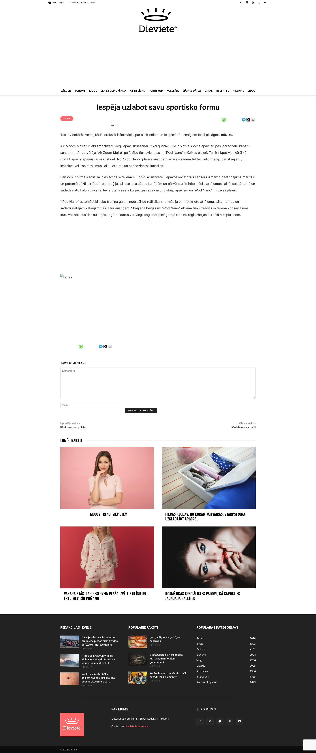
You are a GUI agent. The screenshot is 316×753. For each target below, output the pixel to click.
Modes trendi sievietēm (108, 514)
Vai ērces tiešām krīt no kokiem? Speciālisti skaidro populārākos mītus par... (98, 678)
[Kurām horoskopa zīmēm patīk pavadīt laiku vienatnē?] (137, 678)
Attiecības (137, 90)
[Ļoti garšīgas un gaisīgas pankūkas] (137, 642)
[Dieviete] (158, 20)
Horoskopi (155, 90)
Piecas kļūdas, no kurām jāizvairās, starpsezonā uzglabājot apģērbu (205, 516)
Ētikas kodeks (148, 718)
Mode (93, 90)
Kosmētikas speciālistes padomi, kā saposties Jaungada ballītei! (202, 596)
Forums (80, 90)
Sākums (66, 90)
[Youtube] (265, 2)
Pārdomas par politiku (73, 427)
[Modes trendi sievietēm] (107, 478)
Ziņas (209, 90)
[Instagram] (247, 2)
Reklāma (164, 718)
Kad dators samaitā (244, 427)
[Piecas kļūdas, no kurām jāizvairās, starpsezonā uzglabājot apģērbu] (209, 478)
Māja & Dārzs (192, 90)
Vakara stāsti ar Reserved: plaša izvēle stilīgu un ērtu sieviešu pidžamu (105, 596)
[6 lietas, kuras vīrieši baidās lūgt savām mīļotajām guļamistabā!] (137, 659)
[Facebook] (241, 2)
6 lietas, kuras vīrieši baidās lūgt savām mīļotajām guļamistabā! (166, 658)
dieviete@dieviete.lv (136, 726)
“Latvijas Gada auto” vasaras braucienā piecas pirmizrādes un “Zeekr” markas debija (100, 641)
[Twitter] (259, 2)
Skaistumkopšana (113, 90)
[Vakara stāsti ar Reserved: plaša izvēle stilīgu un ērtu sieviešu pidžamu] (107, 557)
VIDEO (251, 90)
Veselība (173, 90)
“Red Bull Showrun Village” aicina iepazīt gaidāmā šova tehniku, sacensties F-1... (98, 659)
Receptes (222, 90)
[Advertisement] (158, 59)
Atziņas (238, 90)
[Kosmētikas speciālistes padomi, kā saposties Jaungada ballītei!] (209, 557)
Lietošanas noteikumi (124, 718)
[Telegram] (253, 2)
